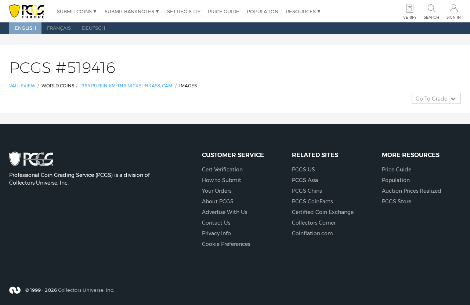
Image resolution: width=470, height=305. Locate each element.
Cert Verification (222, 169)
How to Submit (221, 180)
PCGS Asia (305, 180)
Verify (409, 17)
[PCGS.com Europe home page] (29, 11)
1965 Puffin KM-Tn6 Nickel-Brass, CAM (126, 85)
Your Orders (216, 191)
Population (262, 11)
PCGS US (303, 169)
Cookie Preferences (226, 244)
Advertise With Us (224, 212)
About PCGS (218, 201)
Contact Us (216, 222)
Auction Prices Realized (411, 191)
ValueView (22, 85)
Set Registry (183, 11)
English (25, 28)
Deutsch (93, 28)
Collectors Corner (314, 222)
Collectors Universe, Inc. (86, 290)
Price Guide (223, 11)
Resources (301, 11)
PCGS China (307, 191)
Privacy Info (216, 233)
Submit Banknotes (129, 11)
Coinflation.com (312, 233)
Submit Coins (74, 11)
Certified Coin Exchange (323, 212)
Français (59, 28)
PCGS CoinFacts (312, 201)
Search (431, 17)
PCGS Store (396, 201)
